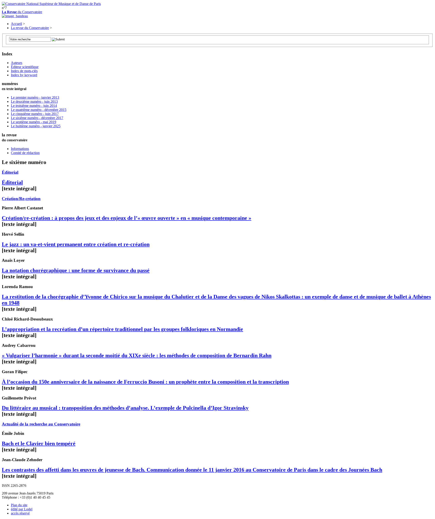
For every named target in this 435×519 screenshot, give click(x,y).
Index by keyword (24, 75)
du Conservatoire (22, 12)
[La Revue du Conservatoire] (15, 16)
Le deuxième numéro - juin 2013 (34, 101)
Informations (20, 149)
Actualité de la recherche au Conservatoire (41, 424)
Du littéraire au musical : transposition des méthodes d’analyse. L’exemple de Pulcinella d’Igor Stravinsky (125, 408)
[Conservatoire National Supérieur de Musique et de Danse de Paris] (51, 4)
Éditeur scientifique (25, 67)
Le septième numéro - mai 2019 (33, 122)
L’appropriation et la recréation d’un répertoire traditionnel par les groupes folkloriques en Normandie (122, 329)
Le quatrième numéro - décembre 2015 (38, 110)
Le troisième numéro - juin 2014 (34, 106)
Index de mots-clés (24, 71)
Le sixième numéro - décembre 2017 (37, 118)
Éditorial (10, 172)
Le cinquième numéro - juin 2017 (35, 114)
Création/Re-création (21, 198)
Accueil (16, 24)
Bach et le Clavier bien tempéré (38, 443)
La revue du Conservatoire (30, 28)
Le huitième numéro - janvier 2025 (35, 126)
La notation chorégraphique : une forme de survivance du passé (76, 270)
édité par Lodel (21, 509)
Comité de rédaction (25, 153)
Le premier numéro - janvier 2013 (35, 97)
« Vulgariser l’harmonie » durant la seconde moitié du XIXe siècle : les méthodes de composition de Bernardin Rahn (136, 355)
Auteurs (16, 63)
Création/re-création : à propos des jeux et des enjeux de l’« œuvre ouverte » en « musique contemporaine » (126, 218)
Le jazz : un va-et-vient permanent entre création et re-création (76, 244)
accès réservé (20, 513)
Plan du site (19, 505)
